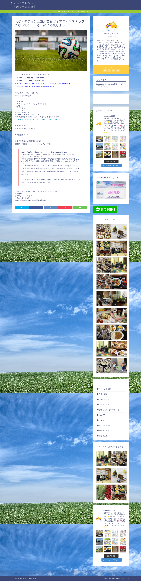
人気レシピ (103, 420)
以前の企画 (103, 436)
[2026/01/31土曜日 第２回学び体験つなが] (107, 139)
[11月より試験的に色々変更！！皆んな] (115, 139)
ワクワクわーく (105, 425)
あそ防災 (102, 415)
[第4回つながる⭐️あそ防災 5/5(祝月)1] (107, 146)
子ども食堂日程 (105, 389)
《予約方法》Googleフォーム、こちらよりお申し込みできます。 (40, 119)
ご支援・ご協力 (105, 404)
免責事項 (31, 578)
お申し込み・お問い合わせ (109, 410)
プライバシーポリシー (19, 578)
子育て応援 (103, 394)
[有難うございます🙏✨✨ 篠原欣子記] (107, 154)
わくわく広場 (104, 430)
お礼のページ (104, 399)
